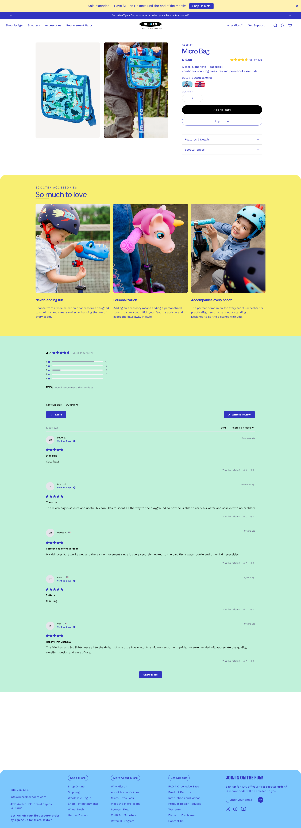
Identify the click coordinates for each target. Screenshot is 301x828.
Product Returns (179, 792)
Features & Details (197, 139)
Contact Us (175, 821)
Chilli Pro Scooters (123, 815)
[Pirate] (200, 84)
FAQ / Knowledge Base (183, 786)
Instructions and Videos (184, 798)
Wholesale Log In (79, 798)
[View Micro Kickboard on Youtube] (243, 809)
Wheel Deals (76, 809)
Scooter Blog (120, 809)
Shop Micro (78, 777)
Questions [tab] (72, 405)
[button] (256, 25)
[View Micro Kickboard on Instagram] (228, 809)
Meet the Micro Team (125, 803)
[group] (150, 15)
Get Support (179, 777)
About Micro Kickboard (126, 792)
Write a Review (243, 415)
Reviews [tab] (54, 405)
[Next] (289, 15)
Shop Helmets (201, 6)
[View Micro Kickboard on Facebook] (235, 809)
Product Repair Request (184, 803)
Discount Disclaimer (182, 815)
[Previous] (11, 15)
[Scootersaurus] (187, 84)
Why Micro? (119, 786)
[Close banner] (297, 6)
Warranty (174, 809)
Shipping (74, 792)
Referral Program (122, 821)
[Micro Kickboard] (150, 25)
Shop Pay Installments (83, 803)
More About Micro (125, 777)
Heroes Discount (79, 815)
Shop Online (76, 786)
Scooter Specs (194, 149)
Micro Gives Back (122, 798)
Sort (224, 427)
